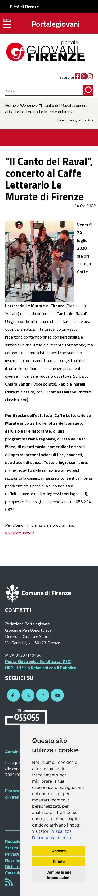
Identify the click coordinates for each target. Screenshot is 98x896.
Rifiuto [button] (59, 861)
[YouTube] (56, 695)
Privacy (12, 854)
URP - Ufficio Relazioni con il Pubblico (40, 668)
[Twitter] (84, 77)
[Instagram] (90, 77)
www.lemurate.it (19, 533)
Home (10, 105)
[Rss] (9, 884)
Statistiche (15, 848)
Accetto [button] (59, 850)
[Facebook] (77, 77)
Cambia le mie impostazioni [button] (58, 875)
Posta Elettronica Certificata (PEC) (38, 661)
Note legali (15, 860)
